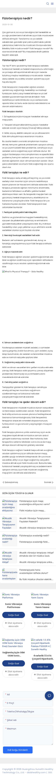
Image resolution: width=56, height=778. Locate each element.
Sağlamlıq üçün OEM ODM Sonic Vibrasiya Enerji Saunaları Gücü (13, 654)
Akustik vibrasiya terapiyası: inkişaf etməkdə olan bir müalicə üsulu (36, 554)
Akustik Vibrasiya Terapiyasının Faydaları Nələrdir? (34, 520)
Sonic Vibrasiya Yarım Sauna (42, 606)
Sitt (50, 772)
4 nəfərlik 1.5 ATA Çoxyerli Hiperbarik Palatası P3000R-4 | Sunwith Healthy (42, 657)
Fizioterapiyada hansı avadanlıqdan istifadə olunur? (33, 571)
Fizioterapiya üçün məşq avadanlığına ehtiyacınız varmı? (34, 502)
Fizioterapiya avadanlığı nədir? (34, 535)
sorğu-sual (13, 615)
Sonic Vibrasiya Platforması (13, 606)
